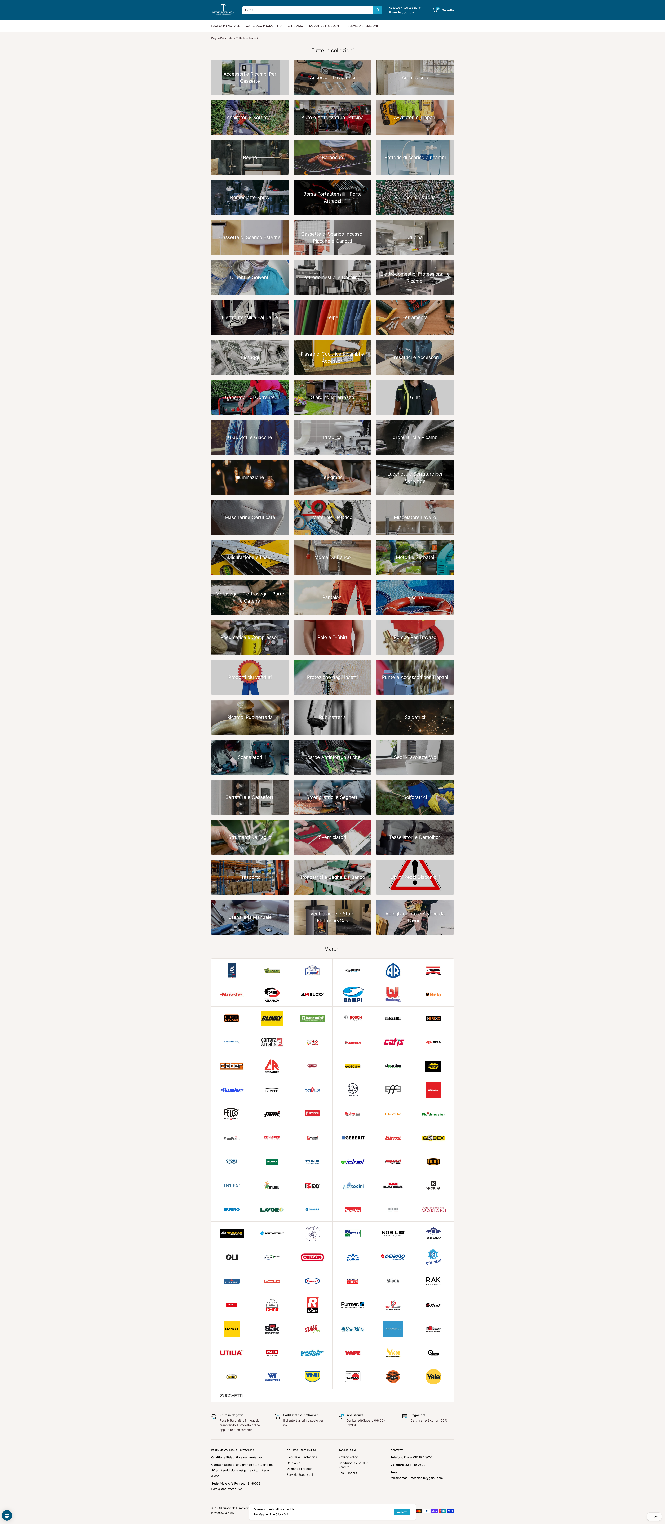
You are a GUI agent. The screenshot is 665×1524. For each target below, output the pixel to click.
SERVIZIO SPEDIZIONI (363, 26)
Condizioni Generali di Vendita (354, 1465)
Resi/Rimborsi (348, 1473)
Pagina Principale (222, 38)
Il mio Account (400, 12)
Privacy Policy (348, 1457)
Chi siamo (293, 1463)
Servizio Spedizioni (300, 1474)
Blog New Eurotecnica (302, 1457)
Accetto (402, 1512)
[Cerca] (377, 10)
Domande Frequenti (300, 1469)
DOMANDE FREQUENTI (325, 26)
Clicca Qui (282, 1514)
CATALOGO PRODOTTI (262, 26)
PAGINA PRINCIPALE (225, 26)
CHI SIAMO (295, 26)
